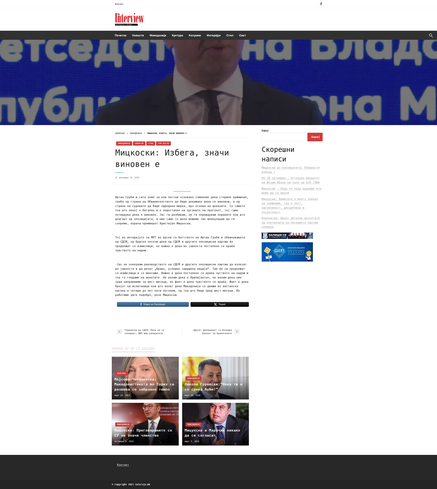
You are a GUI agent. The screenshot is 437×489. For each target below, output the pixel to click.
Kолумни (195, 35)
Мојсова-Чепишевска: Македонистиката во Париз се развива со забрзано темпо (144, 384)
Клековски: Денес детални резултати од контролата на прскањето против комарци (291, 222)
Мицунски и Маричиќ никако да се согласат (212, 432)
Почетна (120, 35)
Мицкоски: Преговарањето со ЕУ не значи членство (143, 432)
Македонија (158, 35)
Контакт (119, 4)
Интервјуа (214, 35)
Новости (138, 35)
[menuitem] (120, 35)
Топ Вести (163, 143)
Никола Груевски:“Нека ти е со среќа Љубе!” (213, 386)
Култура (177, 35)
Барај (265, 130)
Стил (229, 35)
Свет (242, 35)
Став (150, 143)
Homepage (120, 133)
